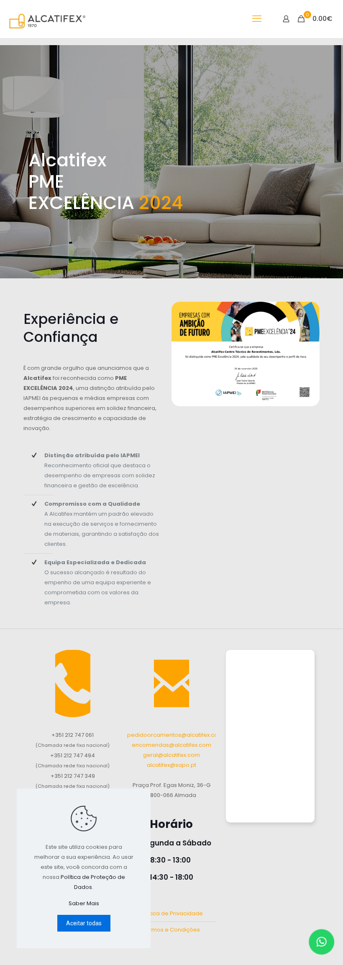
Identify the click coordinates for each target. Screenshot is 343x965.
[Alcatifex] (48, 19)
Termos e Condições (171, 930)
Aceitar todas (84, 923)
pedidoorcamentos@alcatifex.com (175, 735)
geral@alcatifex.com (171, 755)
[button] (322, 941)
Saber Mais (84, 903)
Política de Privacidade (171, 913)
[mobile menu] (257, 19)
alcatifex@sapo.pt (171, 765)
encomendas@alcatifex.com (171, 745)
